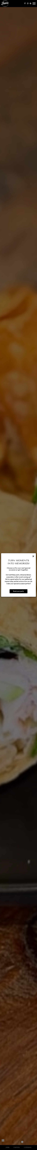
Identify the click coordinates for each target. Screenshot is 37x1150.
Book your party (18, 591)
